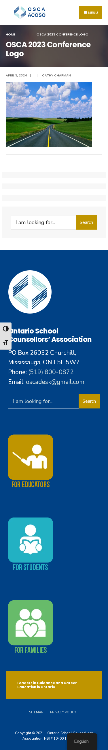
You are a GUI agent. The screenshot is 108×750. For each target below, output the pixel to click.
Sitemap (36, 712)
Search (86, 222)
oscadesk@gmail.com (55, 382)
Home (11, 34)
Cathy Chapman (56, 75)
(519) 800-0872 (51, 372)
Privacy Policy (63, 712)
